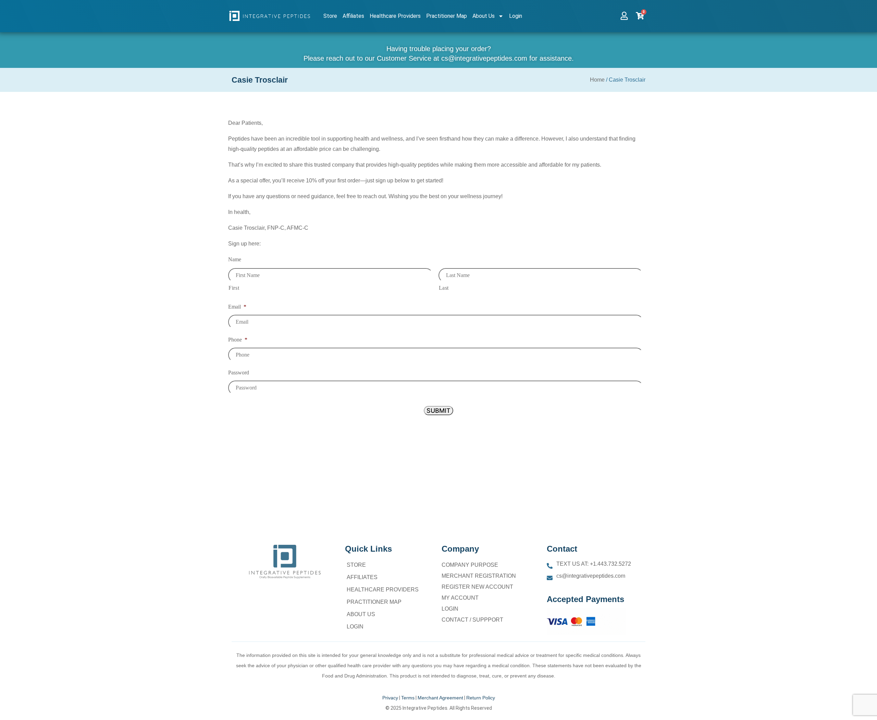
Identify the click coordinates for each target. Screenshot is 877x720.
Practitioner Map (446, 16)
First (233, 288)
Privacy (390, 697)
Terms (408, 697)
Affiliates (353, 16)
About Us (483, 16)
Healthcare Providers (395, 16)
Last (444, 288)
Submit (438, 410)
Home (597, 80)
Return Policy (480, 697)
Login (515, 16)
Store (330, 16)
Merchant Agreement (440, 697)
